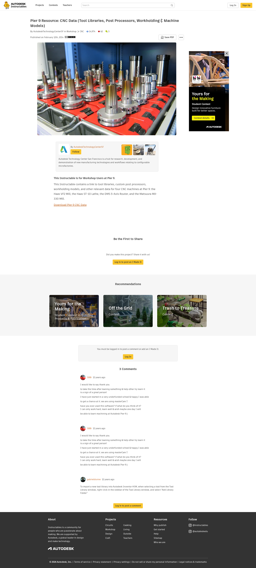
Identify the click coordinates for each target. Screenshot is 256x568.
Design (108, 533)
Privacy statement (102, 561)
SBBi (89, 377)
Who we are (159, 542)
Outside (127, 533)
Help (156, 533)
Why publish (160, 525)
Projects (39, 5)
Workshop (72, 31)
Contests (53, 5)
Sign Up (246, 5)
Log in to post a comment (128, 505)
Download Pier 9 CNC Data (70, 205)
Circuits (109, 525)
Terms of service (82, 561)
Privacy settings (121, 561)
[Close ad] (226, 53)
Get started (159, 529)
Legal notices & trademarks (193, 561)
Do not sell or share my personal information (154, 561)
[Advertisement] (209, 91)
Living (126, 529)
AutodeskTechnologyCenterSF (48, 31)
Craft (107, 538)
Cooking (127, 525)
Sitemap (158, 538)
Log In (233, 5)
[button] (181, 37)
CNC (82, 31)
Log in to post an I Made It (128, 262)
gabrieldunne (94, 479)
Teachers (67, 5)
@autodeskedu (200, 531)
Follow (75, 151)
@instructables (200, 525)
